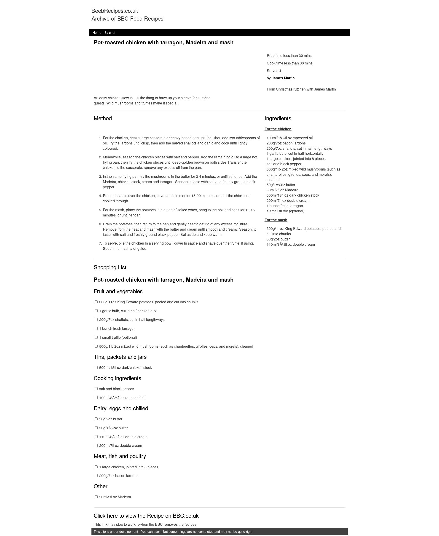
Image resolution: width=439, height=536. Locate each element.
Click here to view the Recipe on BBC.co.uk (146, 515)
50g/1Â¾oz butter (113, 427)
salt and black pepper (116, 388)
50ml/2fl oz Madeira (115, 496)
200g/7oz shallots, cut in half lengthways (132, 319)
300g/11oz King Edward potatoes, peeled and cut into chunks (148, 301)
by (281, 77)
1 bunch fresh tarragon (117, 328)
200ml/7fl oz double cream (120, 445)
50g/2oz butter (110, 418)
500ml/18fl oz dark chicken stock (125, 367)
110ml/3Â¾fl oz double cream (123, 436)
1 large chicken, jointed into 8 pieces (128, 466)
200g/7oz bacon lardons (118, 475)
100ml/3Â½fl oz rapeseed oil (122, 397)
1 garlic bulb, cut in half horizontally (127, 310)
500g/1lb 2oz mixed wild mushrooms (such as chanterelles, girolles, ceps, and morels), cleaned (176, 346)
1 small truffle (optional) (118, 337)
